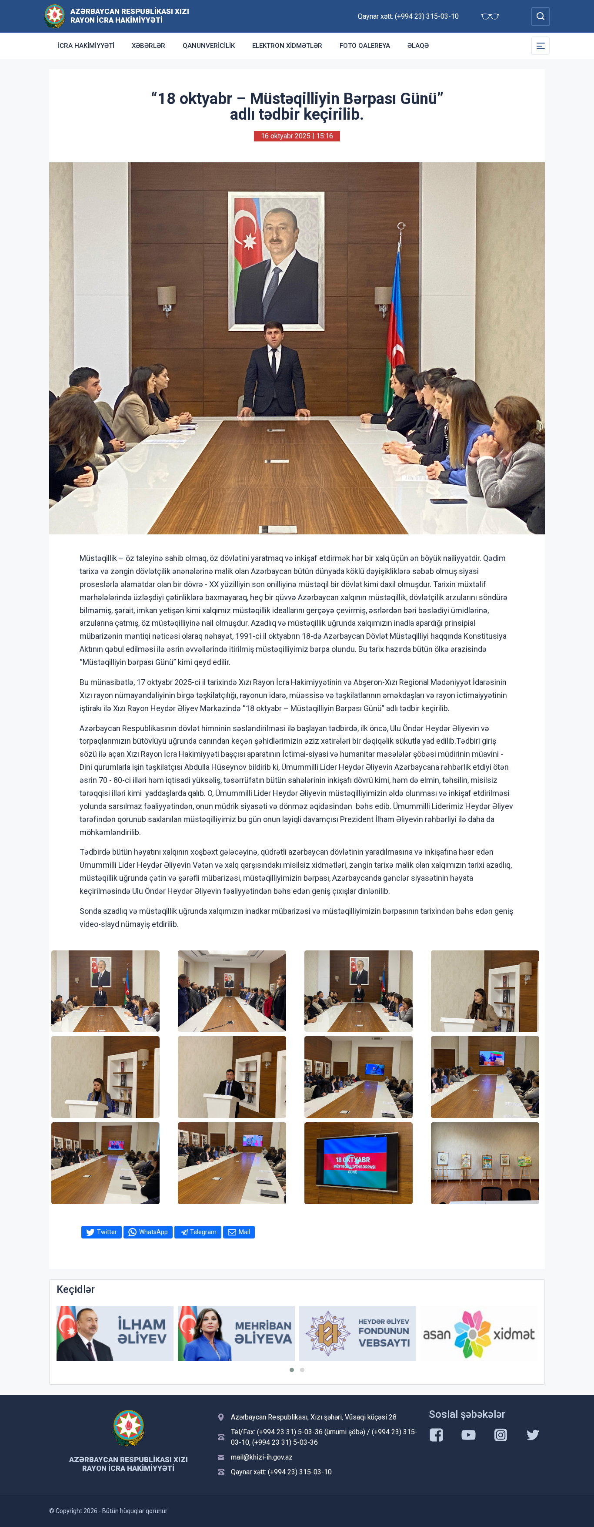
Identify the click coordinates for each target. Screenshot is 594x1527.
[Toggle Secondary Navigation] (540, 45)
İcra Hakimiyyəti (86, 46)
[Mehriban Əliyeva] (115, 1333)
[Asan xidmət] (357, 1333)
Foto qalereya (365, 46)
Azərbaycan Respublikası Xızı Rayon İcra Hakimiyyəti (129, 15)
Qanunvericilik (209, 46)
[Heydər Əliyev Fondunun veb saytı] (236, 1333)
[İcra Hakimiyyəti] (54, 16)
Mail (244, 1231)
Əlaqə (418, 46)
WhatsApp (153, 1231)
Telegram (203, 1231)
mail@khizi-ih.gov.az (262, 1457)
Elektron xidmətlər (287, 46)
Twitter (107, 1231)
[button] (292, 1370)
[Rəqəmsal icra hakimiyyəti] (478, 1333)
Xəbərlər (148, 46)
